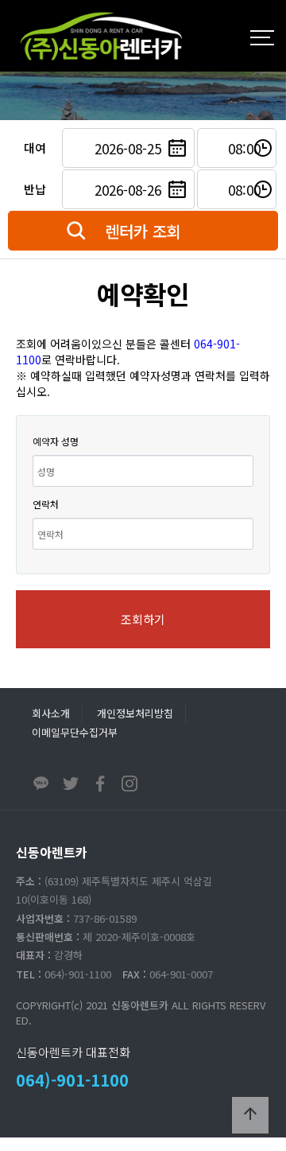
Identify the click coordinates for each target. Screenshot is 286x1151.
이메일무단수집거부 (75, 732)
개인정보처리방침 (135, 713)
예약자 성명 (56, 441)
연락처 (46, 504)
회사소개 (51, 713)
